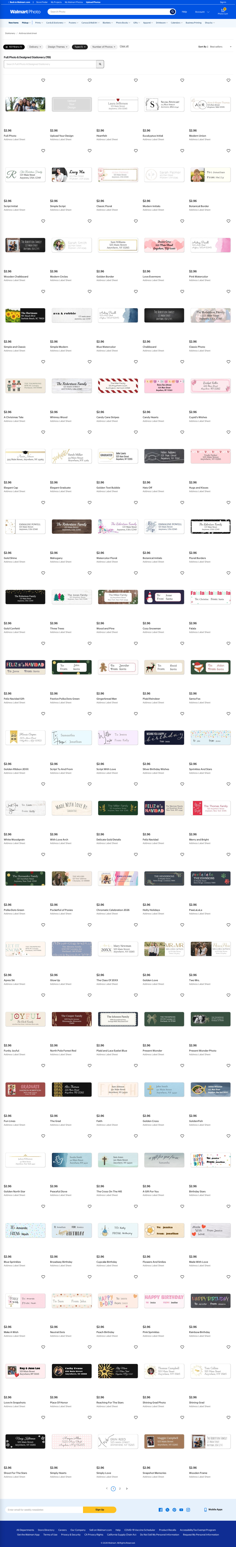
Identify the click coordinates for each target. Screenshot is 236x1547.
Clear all (124, 46)
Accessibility (186, 1530)
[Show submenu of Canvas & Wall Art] (99, 22)
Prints (38, 22)
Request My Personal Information (201, 1534)
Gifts (135, 22)
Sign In (223, 2)
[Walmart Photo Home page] (25, 11)
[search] (100, 64)
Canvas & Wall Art (89, 22)
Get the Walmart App (28, 1534)
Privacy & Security (71, 1534)
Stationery (10, 33)
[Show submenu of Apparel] (152, 22)
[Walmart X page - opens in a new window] (167, 1509)
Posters (72, 22)
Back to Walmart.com (20, 2)
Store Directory (46, 1530)
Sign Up (100, 1509)
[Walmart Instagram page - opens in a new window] (188, 1509)
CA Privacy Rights (93, 1534)
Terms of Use (50, 1534)
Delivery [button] (33, 46)
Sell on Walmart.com (100, 1530)
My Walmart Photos (74, 2)
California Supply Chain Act (121, 1534)
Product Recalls (167, 1530)
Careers (62, 1530)
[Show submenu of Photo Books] (129, 22)
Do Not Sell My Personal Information (159, 1534)
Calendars (175, 22)
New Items (13, 22)
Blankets (107, 22)
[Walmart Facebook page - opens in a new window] (160, 1509)
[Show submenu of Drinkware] (167, 22)
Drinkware (161, 22)
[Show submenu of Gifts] (139, 22)
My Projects (56, 2)
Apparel (147, 22)
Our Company (78, 1530)
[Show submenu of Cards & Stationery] (65, 22)
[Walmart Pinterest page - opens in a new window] (174, 1509)
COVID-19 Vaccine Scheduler (139, 1530)
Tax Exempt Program (204, 1530)
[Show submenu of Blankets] (112, 22)
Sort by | (203, 46)
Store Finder (42, 2)
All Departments (25, 1530)
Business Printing (193, 22)
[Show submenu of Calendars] (182, 22)
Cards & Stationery (54, 22)
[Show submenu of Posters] (78, 22)
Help (184, 11)
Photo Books (122, 22)
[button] (25, 80)
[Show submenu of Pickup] (30, 22)
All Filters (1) (15, 46)
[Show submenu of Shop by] (214, 22)
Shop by (209, 22)
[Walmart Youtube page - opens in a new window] (181, 1509)
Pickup (25, 22)
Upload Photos (93, 2)
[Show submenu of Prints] (42, 22)
